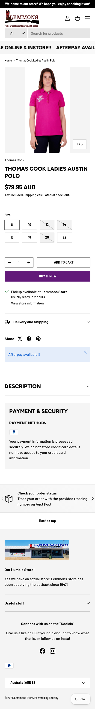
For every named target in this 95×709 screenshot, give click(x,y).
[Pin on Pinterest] (38, 338)
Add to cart (64, 262)
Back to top (47, 521)
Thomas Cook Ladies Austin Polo (36, 60)
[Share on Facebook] (29, 338)
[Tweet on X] (19, 338)
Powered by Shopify (46, 697)
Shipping (30, 195)
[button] (77, 18)
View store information (27, 303)
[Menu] (88, 18)
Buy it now (47, 276)
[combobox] (47, 33)
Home (8, 60)
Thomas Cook (14, 160)
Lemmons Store (23, 697)
